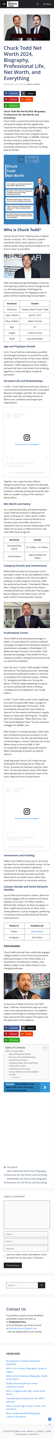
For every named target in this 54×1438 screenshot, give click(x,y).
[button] (37, 4)
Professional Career (17, 1066)
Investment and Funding (19, 1069)
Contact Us (34, 1434)
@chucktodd (37, 931)
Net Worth (12, 1167)
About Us (31, 1431)
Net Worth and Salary (18, 1060)
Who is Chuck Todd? (14, 1051)
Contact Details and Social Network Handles (24, 1073)
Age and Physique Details (20, 1054)
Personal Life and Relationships (22, 1057)
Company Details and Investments (23, 1063)
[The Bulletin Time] (9, 4)
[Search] (41, 1285)
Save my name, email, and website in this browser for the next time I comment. (26, 1256)
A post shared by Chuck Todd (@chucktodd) (26, 473)
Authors (40, 1431)
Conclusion (15, 1077)
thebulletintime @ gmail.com (23, 1328)
